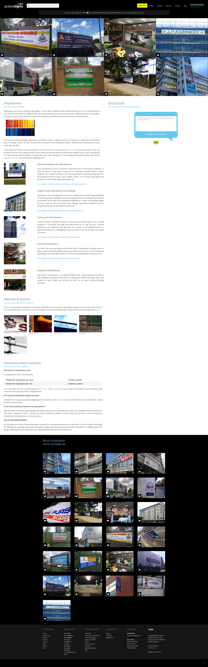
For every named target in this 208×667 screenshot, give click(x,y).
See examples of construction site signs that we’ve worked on (59, 237)
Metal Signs (67, 646)
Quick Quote (128, 13)
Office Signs (67, 633)
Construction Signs (90, 637)
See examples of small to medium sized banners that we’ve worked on (62, 184)
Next (156, 142)
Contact (159, 6)
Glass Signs (67, 648)
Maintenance (110, 637)
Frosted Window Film (70, 652)
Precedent (158, 652)
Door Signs (67, 639)
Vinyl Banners (68, 642)
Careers (177, 6)
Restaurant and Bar (90, 639)
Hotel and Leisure (90, 644)
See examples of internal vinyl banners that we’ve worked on (58, 258)
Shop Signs (67, 650)
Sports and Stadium (90, 648)
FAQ (44, 648)
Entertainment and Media (92, 635)
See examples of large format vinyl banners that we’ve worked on (60, 211)
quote (98, 310)
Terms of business (153, 646)
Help (185, 6)
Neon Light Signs (68, 635)
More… (66, 654)
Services (169, 6)
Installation (109, 635)
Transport (88, 646)
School (87, 642)
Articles (45, 646)
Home (44, 633)
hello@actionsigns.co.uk (134, 635)
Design (108, 633)
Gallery (151, 6)
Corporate (88, 633)
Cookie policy (152, 648)
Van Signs (66, 644)
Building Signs (68, 637)
